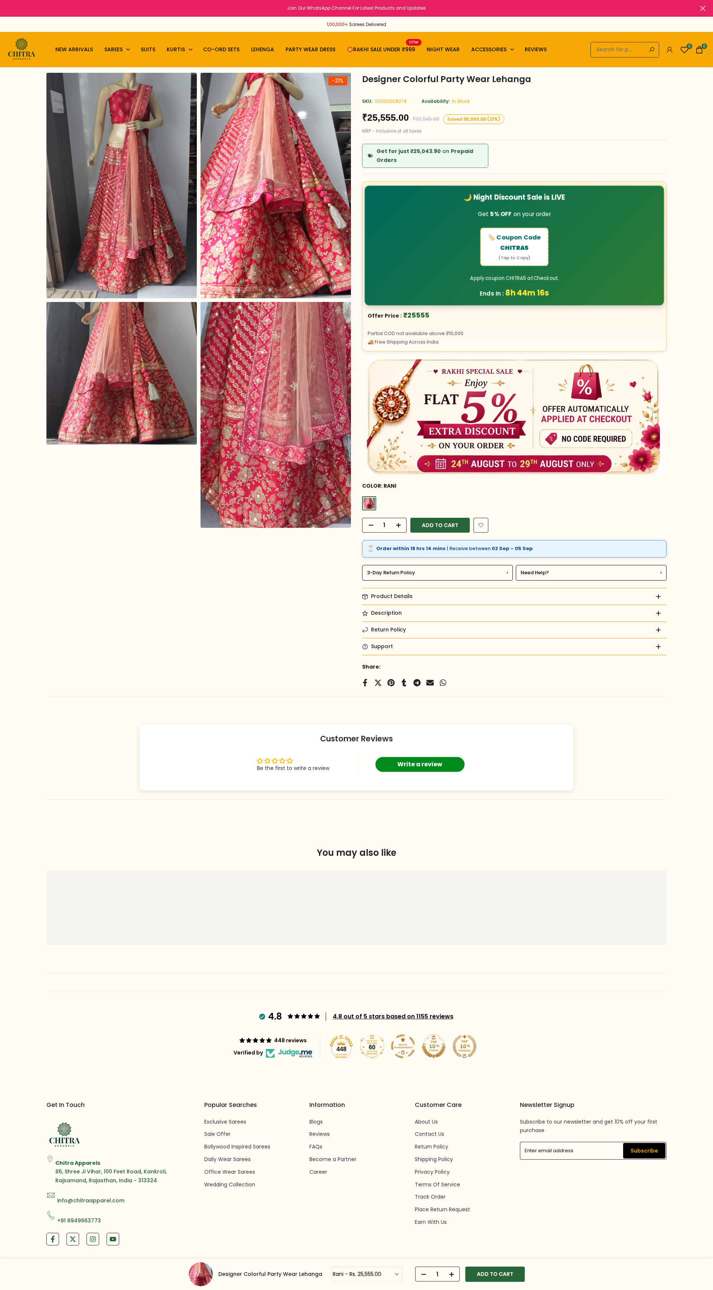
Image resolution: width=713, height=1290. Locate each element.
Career (318, 1172)
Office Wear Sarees (229, 1172)
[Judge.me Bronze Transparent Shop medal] (403, 1046)
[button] (480, 525)
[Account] (669, 49)
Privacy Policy (432, 1172)
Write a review (419, 764)
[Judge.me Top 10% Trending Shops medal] (464, 1046)
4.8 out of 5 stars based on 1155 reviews (393, 1016)
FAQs (315, 1146)
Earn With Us (431, 1222)
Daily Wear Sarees (227, 1159)
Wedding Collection (229, 1184)
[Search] (652, 50)
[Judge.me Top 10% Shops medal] (434, 1046)
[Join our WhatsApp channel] (356, 8)
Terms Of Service (437, 1184)
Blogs (316, 1121)
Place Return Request (442, 1209)
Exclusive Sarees (225, 1121)
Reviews (319, 1134)
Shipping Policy (434, 1159)
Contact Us (429, 1134)
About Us (426, 1121)
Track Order (430, 1196)
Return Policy (431, 1146)
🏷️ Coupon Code (514, 247)
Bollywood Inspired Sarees (237, 1146)
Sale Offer (217, 1134)
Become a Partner (332, 1159)
